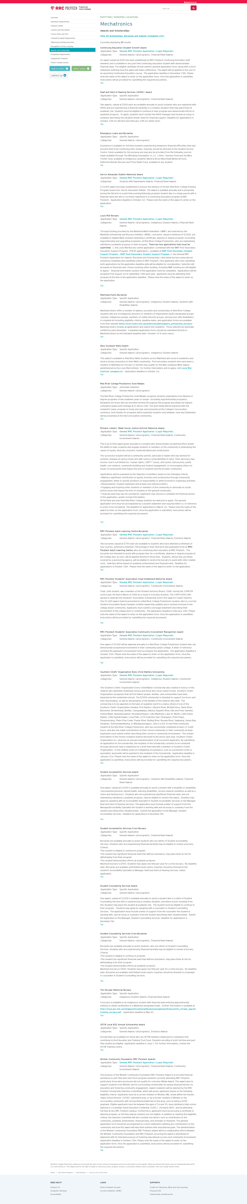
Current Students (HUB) (111, 1190)
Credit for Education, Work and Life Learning (169, 1187)
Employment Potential (59, 58)
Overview (54, 17)
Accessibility (55, 1193)
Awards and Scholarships (60, 50)
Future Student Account (110, 1187)
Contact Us (55, 1187)
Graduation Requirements (60, 54)
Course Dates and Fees (59, 33)
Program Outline (57, 25)
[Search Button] (194, 7)
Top (101, 82)
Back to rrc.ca (191, 1)
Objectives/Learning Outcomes (62, 41)
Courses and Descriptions (60, 29)
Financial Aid (155, 1190)
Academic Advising (58, 1190)
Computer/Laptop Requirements (63, 37)
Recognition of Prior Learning (62, 46)
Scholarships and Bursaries (161, 1193)
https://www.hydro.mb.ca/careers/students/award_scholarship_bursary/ (155, 323)
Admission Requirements (60, 21)
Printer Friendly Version (59, 62)
